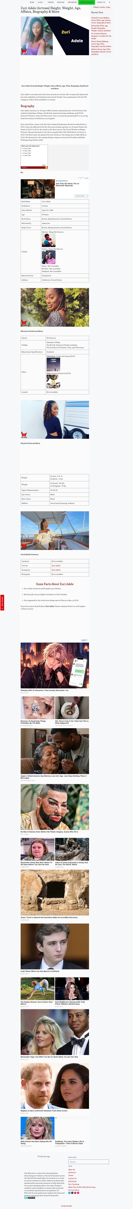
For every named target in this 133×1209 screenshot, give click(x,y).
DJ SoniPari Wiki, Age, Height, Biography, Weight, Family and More (101, 28)
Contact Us (101, 2)
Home (32, 2)
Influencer (72, 2)
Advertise (72, 1172)
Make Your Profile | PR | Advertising (81, 1187)
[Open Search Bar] (109, 2)
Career (70, 1175)
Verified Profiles (86, 2)
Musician (60, 2)
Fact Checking (73, 1184)
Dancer (50, 2)
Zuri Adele (56, 566)
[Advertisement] (55, 71)
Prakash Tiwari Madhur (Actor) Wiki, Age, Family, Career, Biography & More (101, 20)
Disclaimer (72, 1181)
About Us (71, 1170)
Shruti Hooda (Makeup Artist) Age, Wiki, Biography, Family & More (101, 43)
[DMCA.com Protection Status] (29, 1198)
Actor (40, 2)
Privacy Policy (73, 1190)
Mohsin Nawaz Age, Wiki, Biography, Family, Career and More (101, 51)
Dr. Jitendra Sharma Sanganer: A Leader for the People (101, 36)
